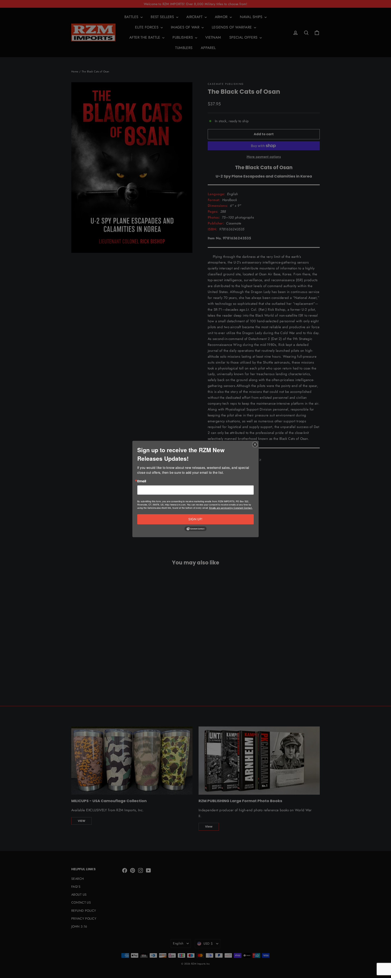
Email (141, 481)
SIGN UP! (195, 519)
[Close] (255, 444)
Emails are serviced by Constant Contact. (231, 507)
